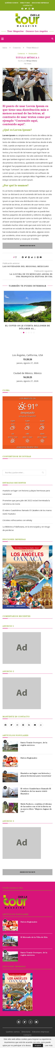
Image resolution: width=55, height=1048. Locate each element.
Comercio (17, 48)
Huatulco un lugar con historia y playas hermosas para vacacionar (35, 774)
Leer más (49, 1045)
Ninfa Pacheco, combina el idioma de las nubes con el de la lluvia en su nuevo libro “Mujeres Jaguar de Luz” (36, 808)
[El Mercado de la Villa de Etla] (10, 941)
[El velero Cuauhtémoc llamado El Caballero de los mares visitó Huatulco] (10, 792)
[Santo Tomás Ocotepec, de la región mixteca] (10, 746)
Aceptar (38, 1045)
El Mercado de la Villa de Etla (33, 937)
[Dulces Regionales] (10, 762)
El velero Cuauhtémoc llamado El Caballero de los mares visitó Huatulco (35, 791)
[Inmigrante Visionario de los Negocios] (27, 306)
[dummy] (22, 633)
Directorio (25, 3)
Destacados (33, 54)
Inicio (5, 48)
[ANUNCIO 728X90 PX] (27, 244)
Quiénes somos (11, 3)
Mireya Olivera (31, 61)
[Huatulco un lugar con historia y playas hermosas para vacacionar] (10, 777)
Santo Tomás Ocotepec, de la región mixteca (33, 743)
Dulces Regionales (28, 758)
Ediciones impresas (40, 3)
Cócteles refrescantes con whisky (17, 520)
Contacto (27, 5)
